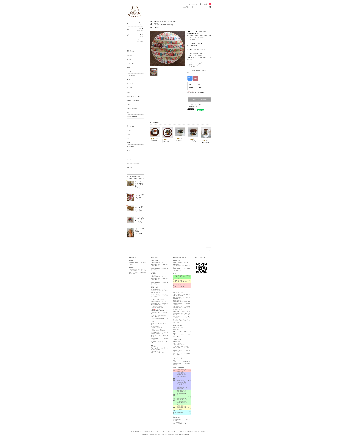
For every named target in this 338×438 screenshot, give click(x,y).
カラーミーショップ (145, 434)
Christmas (156, 27)
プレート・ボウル (172, 21)
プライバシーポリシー (156, 431)
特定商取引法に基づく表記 (193, 431)
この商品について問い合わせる (199, 99)
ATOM (205, 431)
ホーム (132, 431)
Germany (156, 23)
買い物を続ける (193, 106)
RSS (202, 431)
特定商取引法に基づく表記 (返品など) (196, 92)
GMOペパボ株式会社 (162, 434)
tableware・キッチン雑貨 (160, 21)
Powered (176, 434)
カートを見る (206, 4)
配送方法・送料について (180, 431)
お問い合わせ (146, 431)
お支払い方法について (168, 431)
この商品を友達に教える (195, 104)
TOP (151, 21)
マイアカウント (194, 4)
